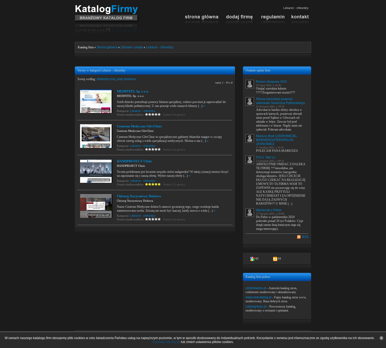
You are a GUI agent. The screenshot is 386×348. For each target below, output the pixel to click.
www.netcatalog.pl (259, 297)
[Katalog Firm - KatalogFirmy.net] (107, 7)
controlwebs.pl (256, 288)
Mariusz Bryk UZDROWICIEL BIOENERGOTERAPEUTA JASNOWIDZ (276, 140)
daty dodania (126, 79)
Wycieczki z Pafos (268, 210)
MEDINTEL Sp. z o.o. (133, 91)
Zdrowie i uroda (132, 47)
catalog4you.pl (256, 306)
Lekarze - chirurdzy (159, 47)
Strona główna (107, 47)
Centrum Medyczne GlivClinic (139, 126)
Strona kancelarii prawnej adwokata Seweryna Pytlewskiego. (281, 101)
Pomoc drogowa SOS (271, 82)
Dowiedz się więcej (166, 342)
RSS (305, 237)
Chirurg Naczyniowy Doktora (139, 196)
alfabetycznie (106, 79)
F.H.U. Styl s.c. (266, 157)
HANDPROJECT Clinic (134, 161)
